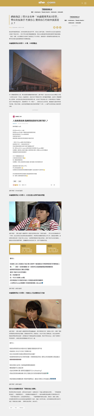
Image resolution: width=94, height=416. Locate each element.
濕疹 (32, 12)
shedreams (38, 12)
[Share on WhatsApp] (57, 27)
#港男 (11, 407)
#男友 (16, 407)
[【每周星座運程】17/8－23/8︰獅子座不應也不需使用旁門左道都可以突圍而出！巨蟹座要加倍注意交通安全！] (41, 249)
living (10, 27)
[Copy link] (60, 27)
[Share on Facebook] (54, 27)
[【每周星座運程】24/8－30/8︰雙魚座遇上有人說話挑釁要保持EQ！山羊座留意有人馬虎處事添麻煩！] (15, 249)
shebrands (54, 12)
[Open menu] (85, 3)
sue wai (15, 27)
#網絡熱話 (21, 407)
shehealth (60, 12)
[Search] (82, 3)
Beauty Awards (46, 12)
